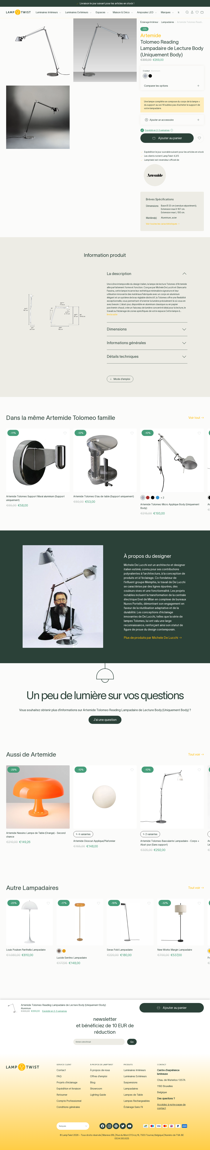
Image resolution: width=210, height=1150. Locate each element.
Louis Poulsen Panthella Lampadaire (26, 949)
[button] (38, 50)
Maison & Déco (121, 12)
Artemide (150, 35)
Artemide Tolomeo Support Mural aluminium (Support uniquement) (35, 498)
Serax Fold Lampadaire (120, 949)
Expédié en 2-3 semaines (54, 1011)
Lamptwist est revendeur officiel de (161, 160)
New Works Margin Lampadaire (174, 949)
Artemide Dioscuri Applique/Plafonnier (94, 841)
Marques (165, 12)
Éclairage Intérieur (149, 22)
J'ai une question (105, 719)
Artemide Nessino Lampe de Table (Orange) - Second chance (35, 835)
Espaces (100, 12)
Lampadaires (167, 22)
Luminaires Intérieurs (47, 12)
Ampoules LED (145, 12)
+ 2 (162, 497)
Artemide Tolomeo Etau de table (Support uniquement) (103, 496)
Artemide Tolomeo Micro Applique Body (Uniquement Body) (169, 506)
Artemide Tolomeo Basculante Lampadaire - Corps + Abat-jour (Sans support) (169, 843)
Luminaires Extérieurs (76, 12)
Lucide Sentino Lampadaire (72, 957)
